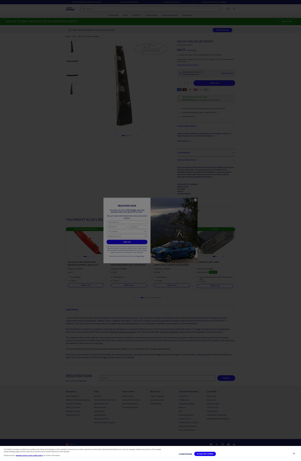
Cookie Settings (185, 454)
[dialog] (150, 453)
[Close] (294, 453)
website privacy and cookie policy (29, 455)
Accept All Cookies (205, 454)
